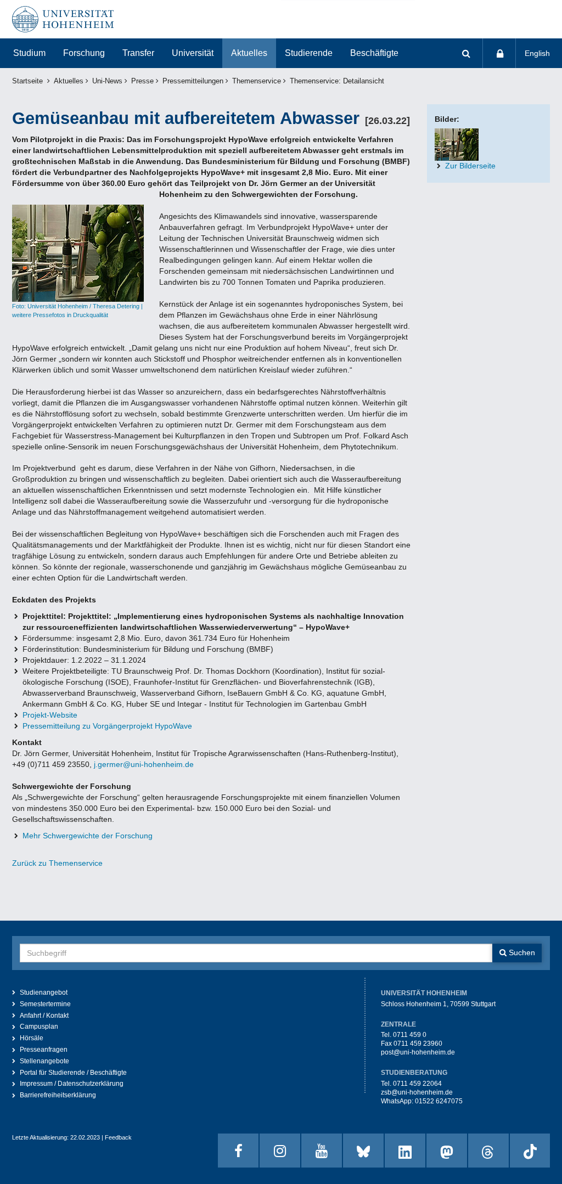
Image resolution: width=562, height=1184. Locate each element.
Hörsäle (31, 1038)
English (537, 53)
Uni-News (107, 81)
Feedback (118, 1137)
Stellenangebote (44, 1061)
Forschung (84, 53)
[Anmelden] (499, 53)
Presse (142, 81)
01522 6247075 (439, 1101)
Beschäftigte (374, 53)
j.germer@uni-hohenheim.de (144, 764)
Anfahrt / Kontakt (44, 1015)
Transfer (138, 53)
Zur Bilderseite (470, 165)
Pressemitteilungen (192, 81)
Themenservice (256, 81)
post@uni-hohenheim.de (418, 1052)
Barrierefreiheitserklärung (58, 1095)
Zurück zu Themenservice (57, 863)
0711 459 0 (409, 1035)
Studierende (309, 53)
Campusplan (39, 1026)
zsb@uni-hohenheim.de (417, 1092)
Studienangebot (44, 992)
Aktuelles (249, 53)
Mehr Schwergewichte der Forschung (88, 835)
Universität (192, 53)
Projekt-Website (50, 715)
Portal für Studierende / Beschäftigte (73, 1072)
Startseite (27, 81)
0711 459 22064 (417, 1083)
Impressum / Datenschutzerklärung (71, 1083)
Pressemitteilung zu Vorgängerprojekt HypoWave (107, 725)
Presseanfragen (44, 1049)
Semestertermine (45, 1004)
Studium (29, 53)
